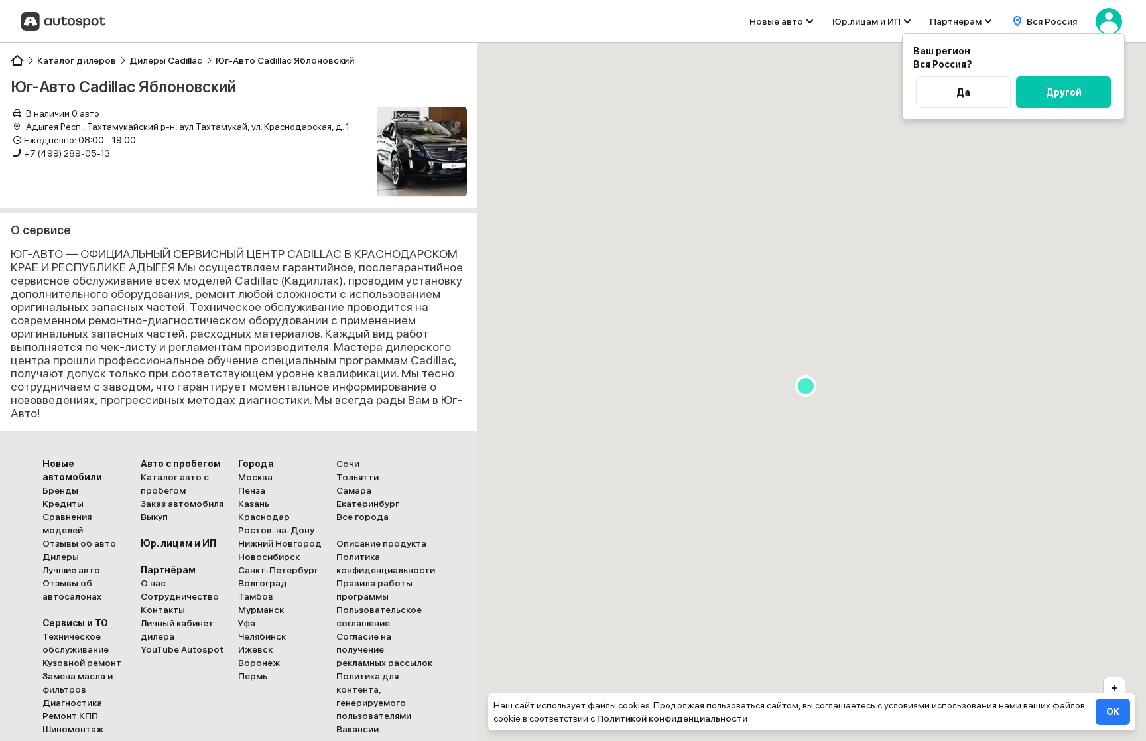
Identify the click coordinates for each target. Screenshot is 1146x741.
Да (963, 92)
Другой (1064, 92)
